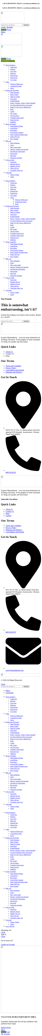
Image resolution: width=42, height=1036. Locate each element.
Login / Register (10, 926)
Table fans (13, 73)
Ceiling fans (13, 67)
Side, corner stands (15, 147)
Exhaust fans (13, 78)
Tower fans (13, 71)
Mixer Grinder (14, 94)
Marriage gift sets (15, 164)
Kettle (12, 109)
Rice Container (14, 139)
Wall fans (12, 69)
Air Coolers (13, 80)
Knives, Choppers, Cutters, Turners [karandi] (22, 103)
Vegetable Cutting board (17, 118)
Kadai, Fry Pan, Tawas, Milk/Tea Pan (20, 107)
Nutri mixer (13, 99)
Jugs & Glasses (14, 116)
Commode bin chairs (16, 86)
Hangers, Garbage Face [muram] (19, 149)
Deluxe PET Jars (15, 137)
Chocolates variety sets (16, 170)
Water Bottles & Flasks (16, 126)
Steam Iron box (14, 120)
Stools (12, 88)
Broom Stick (13, 153)
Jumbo (12, 177)
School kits (13, 162)
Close (3, 684)
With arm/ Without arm (16, 84)
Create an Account (8, 944)
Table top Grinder (15, 97)
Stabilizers (13, 122)
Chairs (12, 197)
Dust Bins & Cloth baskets (17, 151)
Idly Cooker (13, 113)
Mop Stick (13, 156)
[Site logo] (12, 23)
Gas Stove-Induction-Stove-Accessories (21, 221)
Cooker (12, 111)
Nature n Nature (14, 175)
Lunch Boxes (14, 128)
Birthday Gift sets (15, 166)
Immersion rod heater (16, 158)
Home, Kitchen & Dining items (19, 134)
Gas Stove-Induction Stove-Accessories (21, 105)
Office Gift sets (14, 168)
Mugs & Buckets (15, 143)
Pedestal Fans (14, 75)
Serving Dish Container (16, 132)
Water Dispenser (14, 92)
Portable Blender (14, 101)
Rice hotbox (13, 130)
